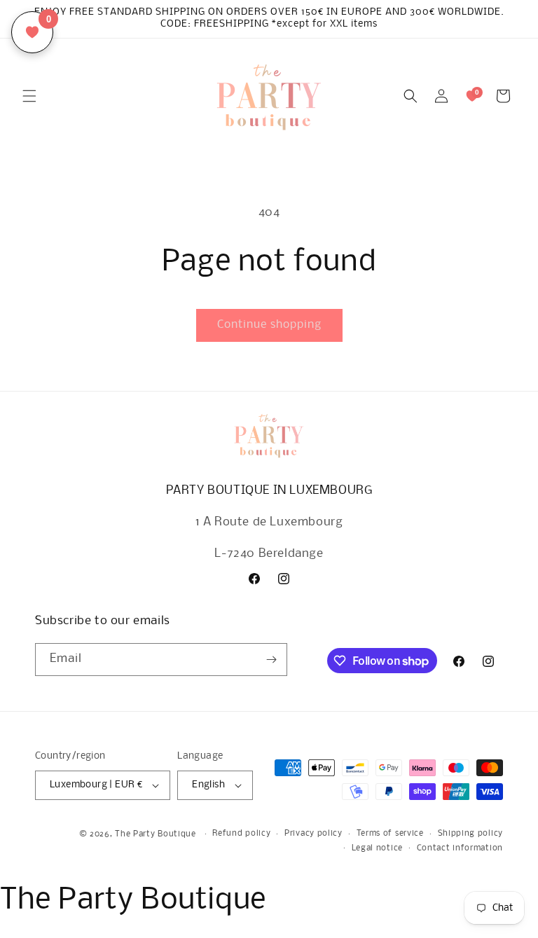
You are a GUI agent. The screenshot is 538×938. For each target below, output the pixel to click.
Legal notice (377, 848)
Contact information (460, 848)
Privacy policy (313, 833)
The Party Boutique (155, 834)
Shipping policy (471, 833)
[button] (29, 96)
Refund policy (241, 833)
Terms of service (390, 833)
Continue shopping (269, 325)
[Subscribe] (271, 659)
